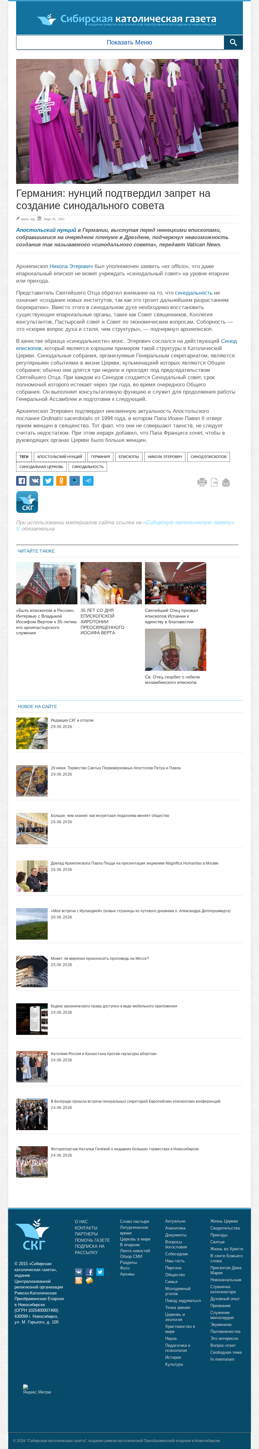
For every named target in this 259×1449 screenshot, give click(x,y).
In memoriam (222, 1359)
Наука (171, 1338)
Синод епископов (208, 457)
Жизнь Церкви (224, 1221)
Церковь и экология (175, 1317)
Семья (171, 1281)
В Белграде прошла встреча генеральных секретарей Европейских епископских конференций (135, 1101)
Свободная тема (226, 1352)
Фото (125, 1268)
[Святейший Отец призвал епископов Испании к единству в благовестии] (175, 587)
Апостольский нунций (46, 230)
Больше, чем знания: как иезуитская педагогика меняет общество (110, 815)
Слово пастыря (134, 1221)
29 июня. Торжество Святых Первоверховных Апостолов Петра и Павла (116, 768)
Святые (217, 1242)
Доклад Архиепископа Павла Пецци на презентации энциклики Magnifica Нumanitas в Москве (135, 863)
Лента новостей (135, 1250)
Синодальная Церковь (41, 467)
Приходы (218, 1235)
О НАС (81, 1221)
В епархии (130, 1244)
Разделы (128, 1262)
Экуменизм (221, 1324)
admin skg (28, 218)
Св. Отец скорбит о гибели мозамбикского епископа (172, 679)
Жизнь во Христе (226, 1249)
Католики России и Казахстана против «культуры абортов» (104, 1054)
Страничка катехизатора (223, 1289)
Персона (173, 1267)
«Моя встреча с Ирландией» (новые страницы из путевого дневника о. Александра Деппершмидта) (141, 911)
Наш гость (175, 1260)
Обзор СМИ (131, 1256)
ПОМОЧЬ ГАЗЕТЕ (92, 1240)
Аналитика (175, 1228)
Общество (175, 1274)
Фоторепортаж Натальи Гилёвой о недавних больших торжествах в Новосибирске (125, 1149)
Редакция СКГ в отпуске (72, 720)
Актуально (175, 1221)
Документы (175, 1235)
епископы (129, 457)
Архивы (127, 1274)
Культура (174, 1364)
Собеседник (176, 1254)
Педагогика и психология (177, 1348)
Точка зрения (177, 1307)
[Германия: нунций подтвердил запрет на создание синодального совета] (127, 121)
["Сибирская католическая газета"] (129, 20)
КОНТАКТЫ (86, 1228)
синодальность (194, 293)
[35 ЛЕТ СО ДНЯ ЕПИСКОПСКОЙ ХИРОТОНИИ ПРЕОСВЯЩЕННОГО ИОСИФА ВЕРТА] (111, 587)
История (173, 1357)
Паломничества (225, 1331)
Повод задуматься (183, 1300)
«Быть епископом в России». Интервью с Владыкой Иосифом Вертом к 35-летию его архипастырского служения (46, 621)
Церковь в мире (135, 1239)
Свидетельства (225, 1228)
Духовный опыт (225, 1298)
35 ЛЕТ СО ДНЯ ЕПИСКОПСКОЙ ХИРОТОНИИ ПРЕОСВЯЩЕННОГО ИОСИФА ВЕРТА (102, 621)
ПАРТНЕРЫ (86, 1234)
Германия (100, 457)
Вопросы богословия (176, 1244)
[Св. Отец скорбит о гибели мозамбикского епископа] (175, 654)
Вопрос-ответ (223, 1345)
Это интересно (224, 1338)
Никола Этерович (71, 266)
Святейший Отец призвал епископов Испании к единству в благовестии (171, 616)
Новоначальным (225, 1279)
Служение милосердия (222, 1315)
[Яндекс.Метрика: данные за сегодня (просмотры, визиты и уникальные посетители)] (37, 1389)
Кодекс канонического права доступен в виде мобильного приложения (114, 1006)
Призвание (220, 1305)
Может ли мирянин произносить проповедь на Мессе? (100, 958)
